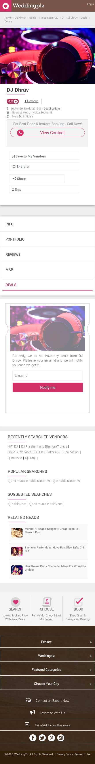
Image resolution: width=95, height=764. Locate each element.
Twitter (42, 737)
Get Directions (52, 108)
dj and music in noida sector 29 (29, 481)
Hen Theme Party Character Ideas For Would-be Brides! (55, 568)
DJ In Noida (26, 116)
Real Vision (71, 452)
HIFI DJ (13, 446)
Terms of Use (82, 754)
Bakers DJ (53, 452)
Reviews (13, 254)
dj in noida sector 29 (66, 481)
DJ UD (39, 452)
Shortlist (23, 166)
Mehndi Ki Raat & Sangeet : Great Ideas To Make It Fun (51, 530)
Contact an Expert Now (52, 700)
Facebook (32, 737)
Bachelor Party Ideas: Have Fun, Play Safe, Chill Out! (55, 549)
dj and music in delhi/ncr (45, 504)
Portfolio (15, 239)
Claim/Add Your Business (52, 725)
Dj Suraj (30, 458)
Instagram (60, 737)
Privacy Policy (65, 754)
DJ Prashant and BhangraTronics (44, 446)
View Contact (52, 132)
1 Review (31, 101)
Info (9, 224)
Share (21, 178)
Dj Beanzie (15, 458)
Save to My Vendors (30, 156)
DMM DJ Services (19, 452)
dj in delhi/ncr (17, 504)
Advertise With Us (52, 713)
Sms (17, 189)
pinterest (51, 737)
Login (90, 4)
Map (9, 269)
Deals (11, 284)
